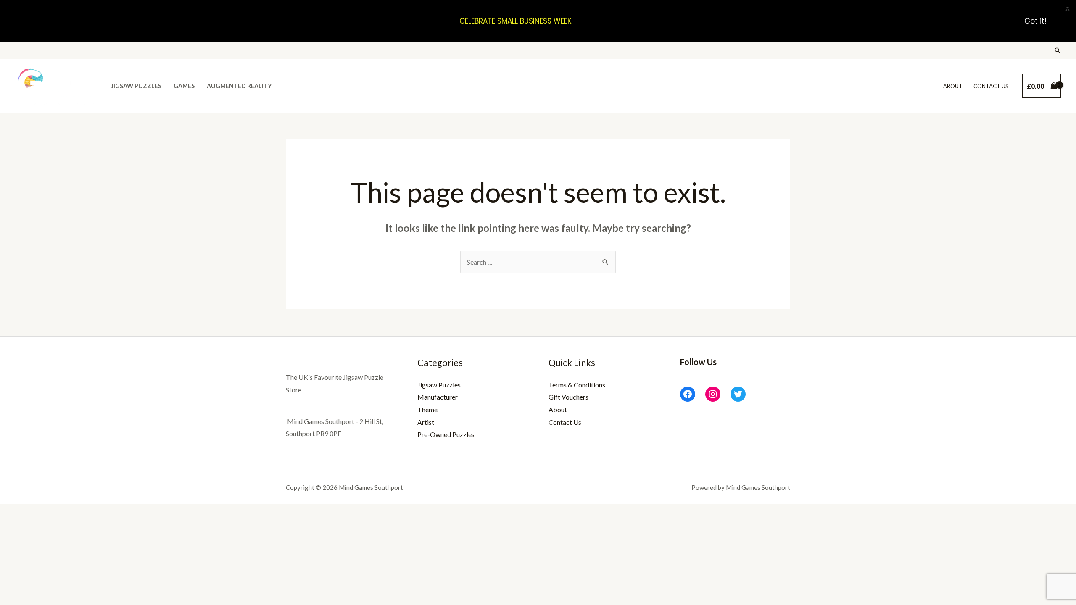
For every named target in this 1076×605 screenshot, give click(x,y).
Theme (427, 409)
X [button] (1067, 8)
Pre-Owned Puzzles (446, 434)
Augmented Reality (239, 85)
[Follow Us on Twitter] (738, 394)
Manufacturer (437, 397)
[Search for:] (538, 262)
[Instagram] (712, 394)
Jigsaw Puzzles (136, 85)
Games (184, 85)
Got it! (1035, 21)
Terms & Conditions (577, 385)
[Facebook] (687, 394)
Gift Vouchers (568, 397)
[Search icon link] (1057, 50)
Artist (425, 422)
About (953, 86)
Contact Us (990, 86)
